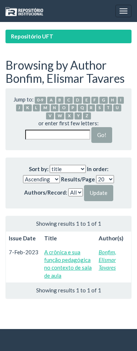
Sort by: (39, 169)
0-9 (40, 99)
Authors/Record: (45, 192)
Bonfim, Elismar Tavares (107, 260)
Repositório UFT (32, 36)
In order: (98, 169)
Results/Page (78, 179)
